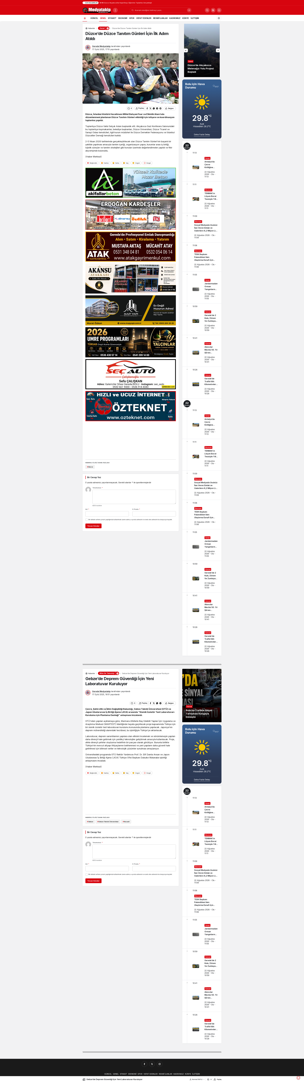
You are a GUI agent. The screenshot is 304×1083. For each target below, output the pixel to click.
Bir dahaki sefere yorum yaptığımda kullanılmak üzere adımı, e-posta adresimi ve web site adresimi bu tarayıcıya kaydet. (130, 519)
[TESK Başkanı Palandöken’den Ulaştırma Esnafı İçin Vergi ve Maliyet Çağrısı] (201, 257)
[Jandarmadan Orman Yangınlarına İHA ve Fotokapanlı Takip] (201, 287)
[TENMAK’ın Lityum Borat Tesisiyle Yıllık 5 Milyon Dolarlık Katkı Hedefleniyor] (201, 197)
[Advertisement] (130, 439)
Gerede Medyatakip (101, 46)
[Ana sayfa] (85, 18)
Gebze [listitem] (90, 822)
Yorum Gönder (93, 526)
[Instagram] (159, 1064)
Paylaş (219, 1079)
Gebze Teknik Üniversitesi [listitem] (108, 822)
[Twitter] (152, 1064)
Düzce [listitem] (90, 467)
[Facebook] (144, 1064)
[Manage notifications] (298, 1078)
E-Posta (136, 509)
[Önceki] (186, 50)
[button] (213, 10)
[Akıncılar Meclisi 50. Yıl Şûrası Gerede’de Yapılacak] (201, 351)
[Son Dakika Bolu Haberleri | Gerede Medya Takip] (97, 10)
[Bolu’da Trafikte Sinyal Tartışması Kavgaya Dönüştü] (201, 695)
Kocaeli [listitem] (126, 822)
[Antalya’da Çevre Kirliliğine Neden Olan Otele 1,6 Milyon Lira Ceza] (201, 161)
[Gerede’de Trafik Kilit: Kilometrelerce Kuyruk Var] (201, 382)
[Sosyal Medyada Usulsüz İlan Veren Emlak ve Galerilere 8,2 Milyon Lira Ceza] (201, 227)
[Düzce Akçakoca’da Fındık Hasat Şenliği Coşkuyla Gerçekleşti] (202, 50)
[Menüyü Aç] (115, 10)
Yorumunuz (98, 488)
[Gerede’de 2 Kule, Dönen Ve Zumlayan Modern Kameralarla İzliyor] (201, 319)
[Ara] (189, 10)
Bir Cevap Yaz (94, 477)
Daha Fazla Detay (202, 134)
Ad (87, 509)
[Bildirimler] (219, 10)
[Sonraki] (218, 50)
